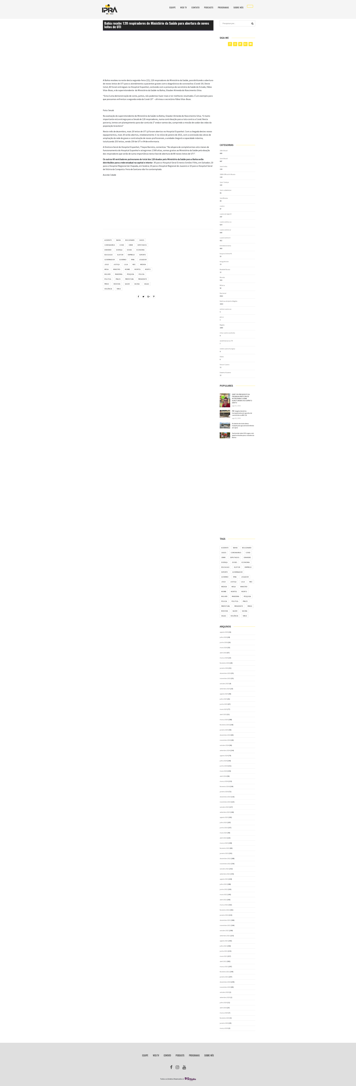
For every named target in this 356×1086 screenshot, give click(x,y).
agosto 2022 (224, 879)
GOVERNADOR (109, 259)
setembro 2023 (225, 812)
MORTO (148, 269)
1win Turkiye (224, 182)
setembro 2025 (225, 689)
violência (108, 289)
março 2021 (224, 966)
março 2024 (224, 781)
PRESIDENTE (142, 279)
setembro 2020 (225, 997)
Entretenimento (225, 246)
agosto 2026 (224, 632)
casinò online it (225, 238)
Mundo (222, 277)
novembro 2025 (225, 678)
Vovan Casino (224, 364)
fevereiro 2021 (224, 972)
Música (222, 285)
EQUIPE (172, 7)
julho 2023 (223, 822)
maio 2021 (223, 956)
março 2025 (224, 719)
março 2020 (224, 1013)
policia (141, 274)
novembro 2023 (225, 802)
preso (106, 284)
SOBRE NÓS (238, 7)
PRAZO (118, 279)
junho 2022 (224, 889)
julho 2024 (223, 761)
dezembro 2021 (225, 920)
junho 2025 (224, 704)
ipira (132, 259)
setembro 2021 (225, 936)
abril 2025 (223, 714)
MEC (134, 264)
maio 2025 (223, 709)
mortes (137, 269)
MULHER (107, 274)
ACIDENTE (108, 240)
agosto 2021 (224, 941)
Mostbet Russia (225, 269)
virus (119, 289)
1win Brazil (224, 158)
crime (131, 245)
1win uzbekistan (225, 190)
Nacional (223, 293)
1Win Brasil (224, 150)
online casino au (225, 309)
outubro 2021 (224, 930)
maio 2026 (223, 647)
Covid (121, 245)
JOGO (106, 264)
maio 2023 (223, 833)
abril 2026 (223, 653)
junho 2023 (224, 828)
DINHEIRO (108, 250)
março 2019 (224, 1028)
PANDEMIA (118, 274)
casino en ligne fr (226, 214)
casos (141, 240)
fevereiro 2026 (224, 663)
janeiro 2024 (224, 792)
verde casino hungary (227, 349)
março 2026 (224, 658)
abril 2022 (223, 900)
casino (222, 206)
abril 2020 (223, 1008)
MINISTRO (116, 269)
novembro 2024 (225, 740)
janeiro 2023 (224, 853)
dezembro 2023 (225, 797)
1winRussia (224, 198)
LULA (126, 264)
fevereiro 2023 (224, 848)
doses (129, 250)
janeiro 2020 (224, 1023)
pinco (222, 317)
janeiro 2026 (224, 668)
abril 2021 (223, 961)
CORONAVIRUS (109, 245)
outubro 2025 (224, 683)
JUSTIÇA (116, 264)
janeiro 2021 (224, 977)
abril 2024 (223, 776)
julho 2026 (223, 637)
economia (140, 250)
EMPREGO (131, 255)
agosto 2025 (224, 694)
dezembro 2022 (225, 858)
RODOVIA (117, 284)
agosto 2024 (224, 755)
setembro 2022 (225, 874)
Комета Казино (225, 372)
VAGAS (146, 284)
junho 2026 (224, 642)
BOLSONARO (130, 240)
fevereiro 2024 (224, 786)
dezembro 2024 (225, 735)
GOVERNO (122, 259)
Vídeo (222, 357)
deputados (142, 245)
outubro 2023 (224, 807)
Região (222, 325)
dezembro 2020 (225, 982)
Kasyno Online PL (226, 254)
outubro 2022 (224, 869)
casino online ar (225, 230)
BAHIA (118, 240)
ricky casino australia (227, 333)
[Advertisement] (158, 59)
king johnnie (224, 261)
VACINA (137, 284)
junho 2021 (224, 951)
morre (127, 269)
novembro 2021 (225, 925)
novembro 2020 (225, 987)
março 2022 (224, 905)
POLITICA (107, 279)
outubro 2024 (224, 745)
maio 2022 (223, 894)
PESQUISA (130, 274)
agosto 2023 (224, 817)
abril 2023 (223, 838)
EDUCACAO (108, 255)
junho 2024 (224, 766)
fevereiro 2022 (224, 910)
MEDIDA (143, 264)
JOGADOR (142, 259)
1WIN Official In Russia (227, 174)
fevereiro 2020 (224, 1018)
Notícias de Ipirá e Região (228, 301)
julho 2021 (223, 946)
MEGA (106, 269)
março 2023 (224, 843)
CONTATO (195, 7)
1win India (223, 166)
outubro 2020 (224, 992)
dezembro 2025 (225, 673)
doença (119, 250)
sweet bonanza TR (226, 341)
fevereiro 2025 (224, 725)
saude (127, 284)
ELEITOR (120, 255)
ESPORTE (142, 255)
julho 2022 (223, 884)
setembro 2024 (225, 750)
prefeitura (129, 279)
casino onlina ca (225, 222)
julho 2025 (223, 699)
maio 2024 (223, 771)
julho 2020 (223, 1002)
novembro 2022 (225, 864)
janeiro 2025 (224, 730)
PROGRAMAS (223, 7)
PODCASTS (208, 7)
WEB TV (183, 7)
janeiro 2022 (224, 915)
